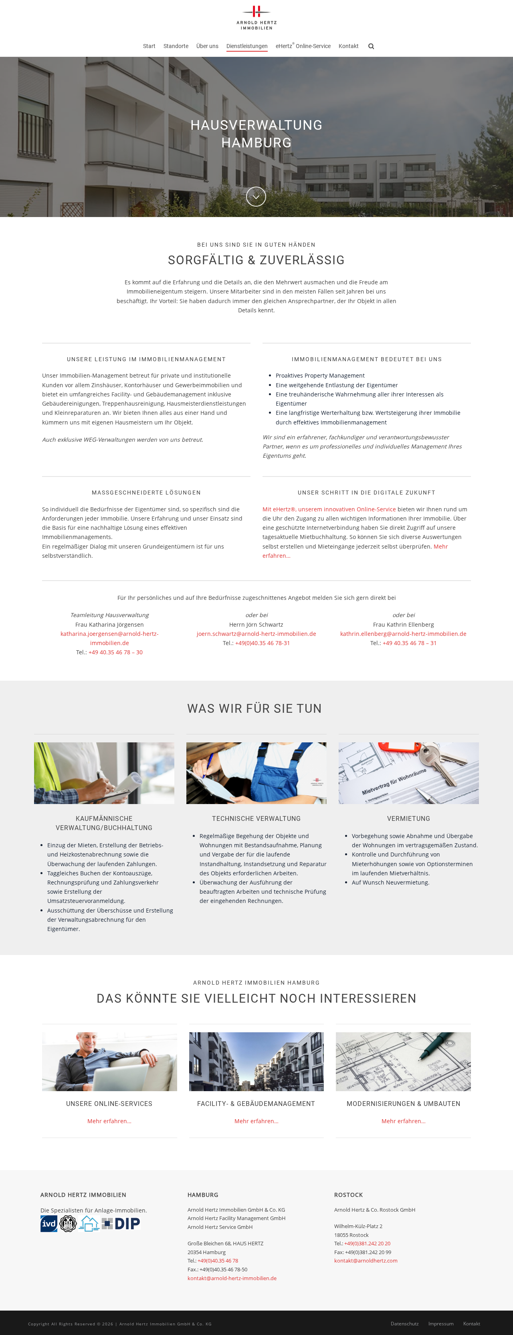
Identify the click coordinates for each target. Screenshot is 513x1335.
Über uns (207, 46)
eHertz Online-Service (303, 46)
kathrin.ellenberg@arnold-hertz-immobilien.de (403, 633)
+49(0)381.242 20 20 (367, 1243)
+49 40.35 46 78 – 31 (410, 643)
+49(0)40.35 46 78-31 (262, 643)
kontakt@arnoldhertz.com (366, 1260)
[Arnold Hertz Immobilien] (256, 18)
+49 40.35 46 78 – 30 (116, 652)
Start (149, 46)
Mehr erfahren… (109, 1121)
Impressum (441, 1324)
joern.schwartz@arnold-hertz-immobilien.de (256, 633)
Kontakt (349, 46)
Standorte (176, 46)
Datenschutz (405, 1324)
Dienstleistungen (247, 46)
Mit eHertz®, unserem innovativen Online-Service (329, 509)
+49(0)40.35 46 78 (218, 1260)
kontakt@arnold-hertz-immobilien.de (232, 1278)
